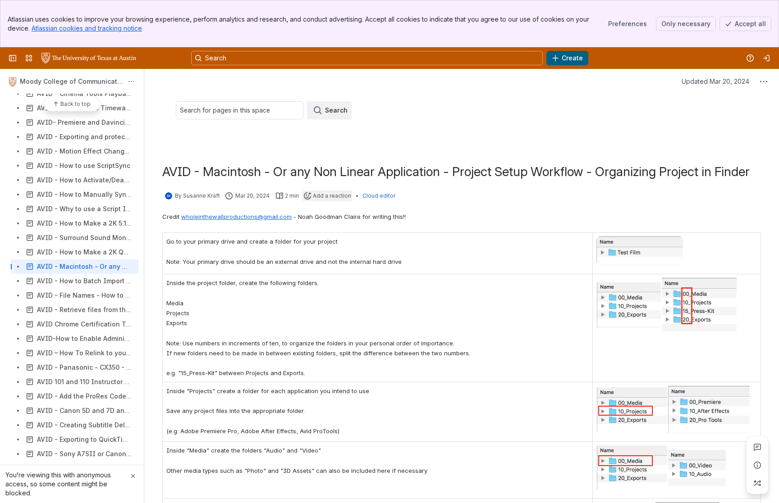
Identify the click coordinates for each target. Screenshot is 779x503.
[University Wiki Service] (89, 58)
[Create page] (757, 483)
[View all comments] (757, 447)
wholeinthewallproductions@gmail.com (236, 216)
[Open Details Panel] (757, 465)
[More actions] (131, 81)
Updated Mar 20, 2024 (715, 81)
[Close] (133, 476)
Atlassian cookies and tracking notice (87, 28)
